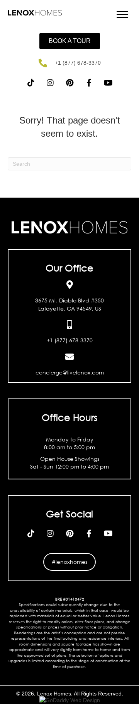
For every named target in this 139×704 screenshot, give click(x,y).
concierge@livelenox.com (70, 372)
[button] (69, 41)
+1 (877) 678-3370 (78, 63)
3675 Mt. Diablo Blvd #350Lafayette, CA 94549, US (69, 304)
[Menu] (122, 14)
